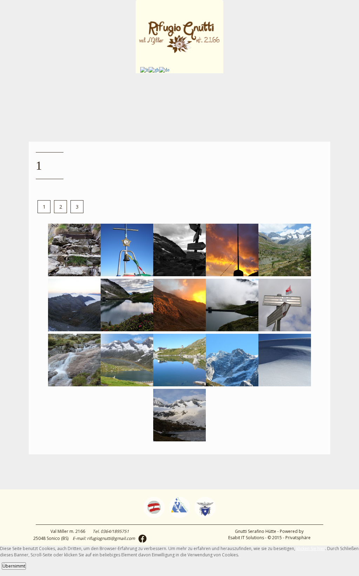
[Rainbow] (127, 384)
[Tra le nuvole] (232, 329)
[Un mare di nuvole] (74, 329)
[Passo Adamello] (232, 384)
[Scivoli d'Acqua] (74, 384)
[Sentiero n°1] (284, 329)
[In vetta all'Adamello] (127, 274)
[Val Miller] (284, 274)
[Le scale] (74, 274)
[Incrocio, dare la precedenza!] (179, 274)
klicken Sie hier (310, 548)
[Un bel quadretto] (127, 329)
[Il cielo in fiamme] (232, 274)
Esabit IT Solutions (246, 538)
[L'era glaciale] (179, 439)
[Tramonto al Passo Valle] (179, 329)
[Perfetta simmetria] (179, 384)
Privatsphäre (298, 538)
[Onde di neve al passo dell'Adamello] (284, 384)
